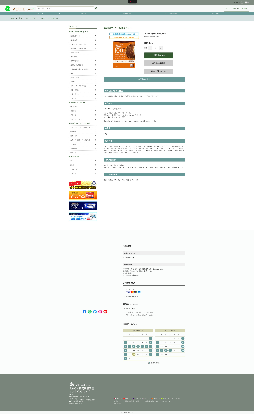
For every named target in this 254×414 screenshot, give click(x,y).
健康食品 (73, 111)
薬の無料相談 (127, 13)
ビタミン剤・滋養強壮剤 (78, 86)
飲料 (71, 161)
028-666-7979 (73, 398)
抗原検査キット (75, 36)
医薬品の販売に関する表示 (132, 401)
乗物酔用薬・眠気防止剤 (78, 44)
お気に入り (236, 8)
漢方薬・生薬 (74, 52)
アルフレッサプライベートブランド (81, 127)
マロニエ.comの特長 (170, 13)
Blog (179, 398)
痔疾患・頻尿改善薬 (76, 65)
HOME (172, 398)
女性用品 (73, 144)
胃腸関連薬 (73, 56)
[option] (124, 54)
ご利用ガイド (117, 401)
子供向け (73, 98)
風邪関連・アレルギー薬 (78, 48)
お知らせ (83, 13)
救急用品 (73, 131)
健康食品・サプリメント (77, 102)
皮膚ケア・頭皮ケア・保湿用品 (80, 140)
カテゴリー (39, 13)
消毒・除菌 (73, 136)
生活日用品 (73, 169)
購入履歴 (245, 8)
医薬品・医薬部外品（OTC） (79, 32)
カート (228, 8)
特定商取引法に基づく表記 (150, 401)
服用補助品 (73, 148)
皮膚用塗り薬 (74, 61)
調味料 (72, 165)
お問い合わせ (117, 403)
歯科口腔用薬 (74, 77)
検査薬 (72, 81)
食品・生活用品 (74, 156)
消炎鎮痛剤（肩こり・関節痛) (79, 69)
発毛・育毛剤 (74, 90)
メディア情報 (214, 13)
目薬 (71, 73)
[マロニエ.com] (19, 8)
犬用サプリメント (76, 119)
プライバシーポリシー (168, 401)
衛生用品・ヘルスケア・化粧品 (79, 123)
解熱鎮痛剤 (73, 40)
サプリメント (74, 106)
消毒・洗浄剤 (74, 94)
